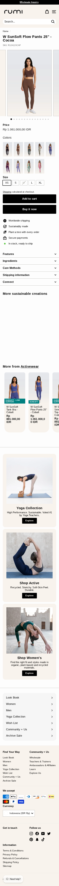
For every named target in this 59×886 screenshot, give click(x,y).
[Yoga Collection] (29, 481)
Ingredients (10, 261)
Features (8, 254)
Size (5, 177)
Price (6, 125)
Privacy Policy (10, 854)
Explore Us (35, 773)
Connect (8, 282)
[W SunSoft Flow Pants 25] (7, 149)
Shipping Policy (11, 862)
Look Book (8, 757)
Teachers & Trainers (40, 761)
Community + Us (11, 776)
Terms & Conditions (13, 850)
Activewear (30, 366)
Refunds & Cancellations (16, 858)
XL (40, 182)
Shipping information (16, 275)
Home (6, 31)
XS (7, 182)
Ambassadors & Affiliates (43, 765)
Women (7, 761)
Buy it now (29, 209)
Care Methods (11, 268)
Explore (29, 520)
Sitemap (7, 866)
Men (5, 765)
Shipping (7, 192)
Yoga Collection (11, 769)
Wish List (7, 773)
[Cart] (47, 12)
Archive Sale (9, 780)
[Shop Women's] (29, 630)
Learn (33, 769)
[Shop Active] (29, 555)
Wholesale (35, 757)
